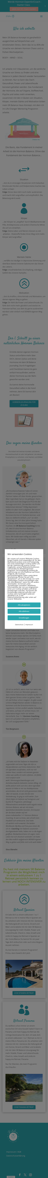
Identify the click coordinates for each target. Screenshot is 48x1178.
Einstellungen (24, 618)
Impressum (29, 625)
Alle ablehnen (24, 611)
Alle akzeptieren (24, 605)
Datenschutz (19, 625)
